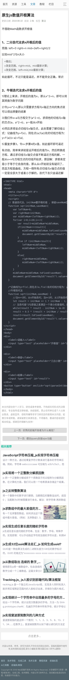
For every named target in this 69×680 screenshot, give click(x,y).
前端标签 (54, 661)
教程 (42, 4)
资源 (14, 4)
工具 (23, 4)
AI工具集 (5, 665)
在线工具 (22, 661)
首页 (5, 4)
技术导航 (12, 661)
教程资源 (43, 661)
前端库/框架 (16, 665)
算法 (44, 21)
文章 (32, 4)
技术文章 (33, 661)
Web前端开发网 (23, 670)
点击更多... (34, 636)
